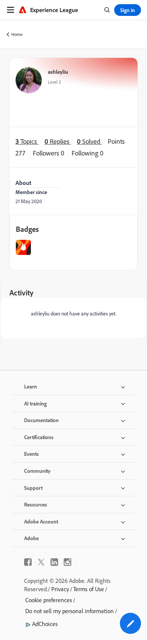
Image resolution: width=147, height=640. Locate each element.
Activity (21, 292)
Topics (26, 141)
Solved (89, 141)
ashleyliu (58, 71)
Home (17, 34)
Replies (57, 141)
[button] (130, 623)
